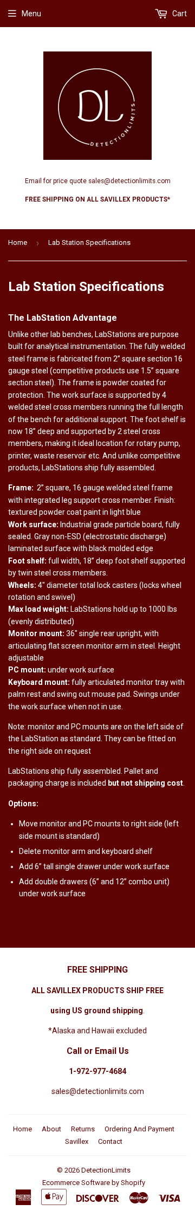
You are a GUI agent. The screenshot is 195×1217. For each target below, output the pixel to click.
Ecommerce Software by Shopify (93, 1183)
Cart (179, 13)
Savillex (76, 1141)
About (51, 1129)
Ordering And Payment (139, 1129)
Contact (110, 1141)
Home (17, 242)
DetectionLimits (106, 1170)
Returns (83, 1129)
